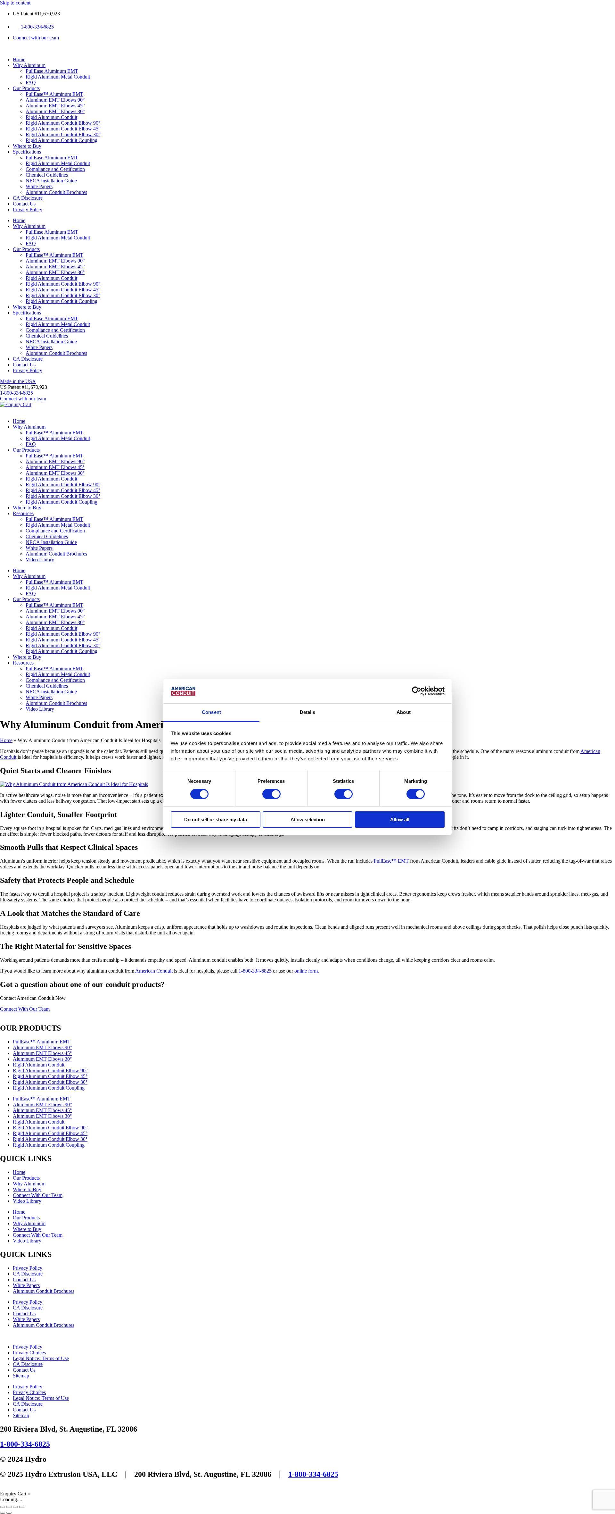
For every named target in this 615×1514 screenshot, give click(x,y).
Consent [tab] (211, 712)
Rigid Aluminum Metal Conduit (58, 76)
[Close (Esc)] (21, 1507)
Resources (23, 513)
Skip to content (15, 2)
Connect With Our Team (37, 1195)
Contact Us (24, 203)
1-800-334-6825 (255, 971)
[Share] (15, 1507)
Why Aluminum (29, 65)
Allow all (399, 819)
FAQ (31, 82)
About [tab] (404, 712)
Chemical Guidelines (47, 175)
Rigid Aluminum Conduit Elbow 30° (63, 134)
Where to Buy (27, 146)
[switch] (271, 794)
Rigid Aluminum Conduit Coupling (61, 140)
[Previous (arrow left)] (2, 1513)
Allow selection (308, 819)
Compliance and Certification (55, 169)
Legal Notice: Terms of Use (41, 1358)
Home (19, 59)
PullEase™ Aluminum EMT (54, 94)
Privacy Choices (29, 1352)
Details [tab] (308, 712)
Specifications (27, 152)
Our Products (26, 88)
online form (306, 971)
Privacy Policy (27, 209)
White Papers (39, 186)
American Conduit (154, 971)
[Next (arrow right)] (9, 1513)
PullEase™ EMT (391, 861)
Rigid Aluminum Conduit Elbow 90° (63, 123)
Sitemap (21, 1375)
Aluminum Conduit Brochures (56, 192)
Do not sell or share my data (215, 819)
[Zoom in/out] (2, 1507)
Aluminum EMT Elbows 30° (55, 111)
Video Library (40, 559)
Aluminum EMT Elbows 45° (55, 105)
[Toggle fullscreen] (9, 1507)
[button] (23, 387)
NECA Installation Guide (51, 180)
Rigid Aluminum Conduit (51, 117)
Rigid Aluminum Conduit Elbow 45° (63, 128)
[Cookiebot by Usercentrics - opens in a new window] (417, 691)
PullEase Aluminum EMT (52, 71)
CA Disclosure (28, 198)
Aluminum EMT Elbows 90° (55, 100)
